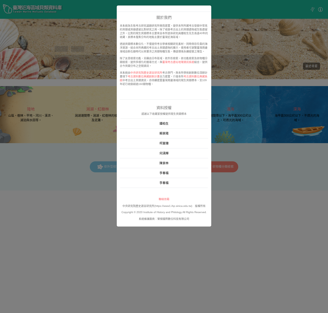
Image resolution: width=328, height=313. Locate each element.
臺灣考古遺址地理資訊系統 (178, 62)
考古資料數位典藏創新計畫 (144, 76)
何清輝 (164, 153)
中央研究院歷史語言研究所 (146, 72)
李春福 (164, 173)
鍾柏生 (164, 123)
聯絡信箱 (164, 199)
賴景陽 (164, 133)
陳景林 (164, 163)
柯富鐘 (164, 143)
